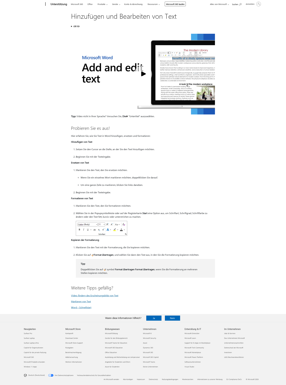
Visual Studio (189, 367)
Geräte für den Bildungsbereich (116, 338)
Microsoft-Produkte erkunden (34, 362)
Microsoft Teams (149, 362)
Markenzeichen (187, 379)
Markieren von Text (81, 301)
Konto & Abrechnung (133, 4)
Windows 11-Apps (30, 367)
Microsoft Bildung (111, 333)
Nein (172, 318)
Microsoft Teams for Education (116, 343)
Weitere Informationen (73, 362)
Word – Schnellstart (81, 307)
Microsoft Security (149, 338)
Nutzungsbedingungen (170, 379)
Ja (154, 318)
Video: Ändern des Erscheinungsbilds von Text (94, 295)
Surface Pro (28, 333)
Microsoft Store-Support (74, 343)
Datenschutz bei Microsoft (233, 347)
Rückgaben (69, 347)
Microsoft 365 (77, 4)
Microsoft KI (147, 333)
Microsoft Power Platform (194, 357)
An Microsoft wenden (111, 379)
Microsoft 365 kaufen (175, 4)
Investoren (228, 352)
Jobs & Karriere (229, 333)
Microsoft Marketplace (193, 352)
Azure (145, 343)
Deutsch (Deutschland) (36, 375)
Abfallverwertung (71, 357)
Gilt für (76, 26)
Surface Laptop (29, 338)
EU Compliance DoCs (234, 379)
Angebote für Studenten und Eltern (117, 362)
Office (90, 4)
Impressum (141, 379)
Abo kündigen (128, 379)
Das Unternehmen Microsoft (234, 338)
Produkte (101, 4)
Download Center (71, 338)
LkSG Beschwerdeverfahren (234, 357)
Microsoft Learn (190, 338)
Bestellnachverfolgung (73, 352)
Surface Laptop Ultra (31, 343)
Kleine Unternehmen (150, 367)
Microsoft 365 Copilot (151, 357)
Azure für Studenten (112, 367)
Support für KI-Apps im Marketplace (197, 343)
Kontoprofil (69, 333)
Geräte (115, 4)
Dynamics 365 (148, 347)
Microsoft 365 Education (114, 347)
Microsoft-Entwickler (192, 333)
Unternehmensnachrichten (233, 343)
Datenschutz (153, 379)
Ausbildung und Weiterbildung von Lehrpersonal (122, 357)
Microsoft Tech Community (194, 347)
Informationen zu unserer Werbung (209, 379)
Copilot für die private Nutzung (35, 352)
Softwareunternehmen (193, 362)
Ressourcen (153, 4)
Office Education (111, 352)
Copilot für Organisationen (33, 347)
